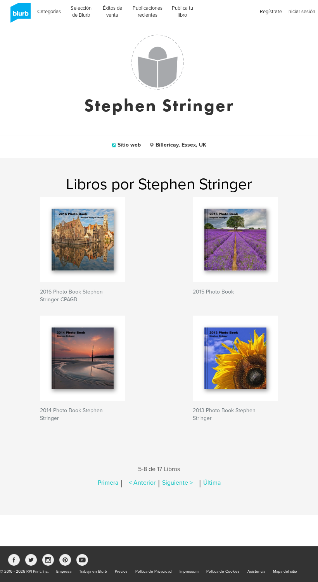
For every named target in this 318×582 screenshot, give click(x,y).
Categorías (49, 12)
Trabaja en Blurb (93, 571)
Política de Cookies (223, 571)
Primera (108, 483)
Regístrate (271, 12)
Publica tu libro (182, 11)
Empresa (63, 571)
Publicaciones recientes (147, 11)
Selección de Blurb (81, 11)
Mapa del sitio (285, 571)
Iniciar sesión (301, 12)
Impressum (189, 571)
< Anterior (142, 483)
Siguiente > (177, 483)
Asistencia (256, 571)
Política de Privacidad (153, 571)
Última (212, 483)
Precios (121, 571)
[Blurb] (18, 15)
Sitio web (129, 145)
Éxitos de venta (112, 11)
